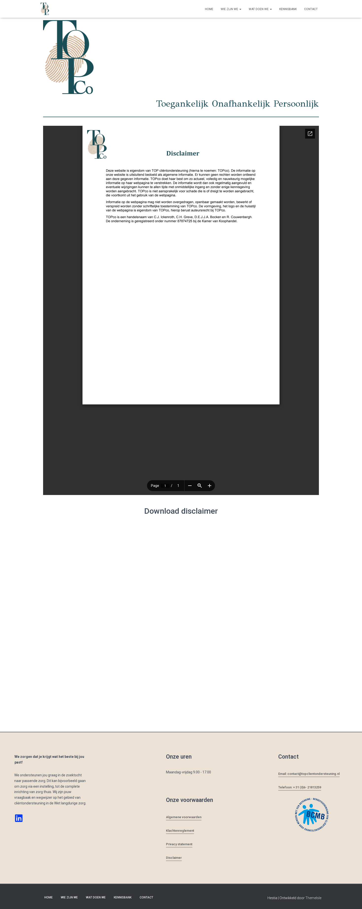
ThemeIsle (313, 898)
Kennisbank (288, 9)
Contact (311, 9)
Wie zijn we (230, 9)
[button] (240, 9)
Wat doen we (259, 9)
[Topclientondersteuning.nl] (45, 9)
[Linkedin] (19, 818)
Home (209, 9)
